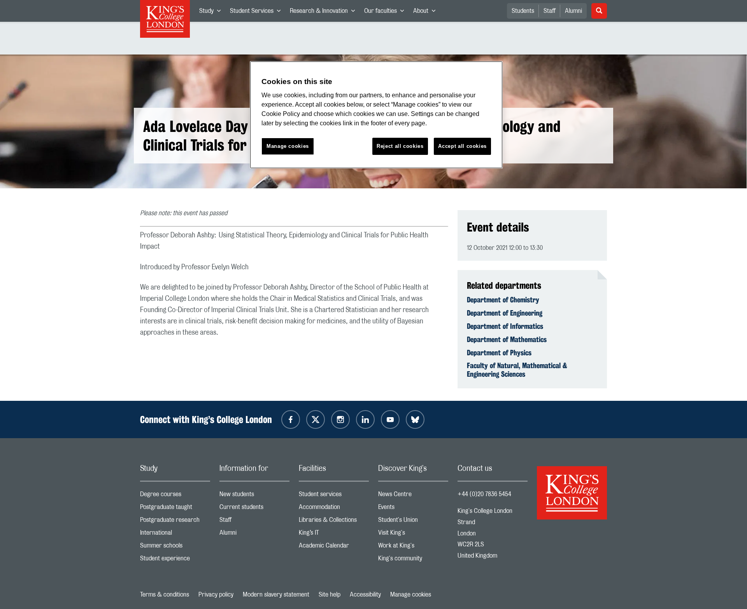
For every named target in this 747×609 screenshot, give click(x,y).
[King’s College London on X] (315, 419)
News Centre (413, 496)
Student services (334, 496)
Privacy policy (215, 594)
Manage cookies (410, 594)
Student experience (175, 560)
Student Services (257, 12)
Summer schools (175, 547)
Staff (550, 11)
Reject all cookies (400, 146)
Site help (329, 594)
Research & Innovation (324, 12)
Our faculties (386, 12)
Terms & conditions (164, 594)
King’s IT (334, 534)
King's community (413, 560)
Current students (254, 509)
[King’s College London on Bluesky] (415, 419)
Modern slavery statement (276, 594)
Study (212, 12)
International (175, 534)
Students (523, 11)
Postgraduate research (175, 522)
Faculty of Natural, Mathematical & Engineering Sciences (517, 369)
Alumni (573, 11)
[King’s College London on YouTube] (390, 419)
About (426, 12)
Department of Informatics (505, 326)
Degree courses (175, 496)
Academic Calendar (334, 547)
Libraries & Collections (334, 522)
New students (254, 496)
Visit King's (413, 534)
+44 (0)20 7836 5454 (484, 494)
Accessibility (365, 594)
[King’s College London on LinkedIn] (365, 419)
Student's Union (413, 522)
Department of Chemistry (503, 300)
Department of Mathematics (507, 339)
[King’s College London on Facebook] (290, 419)
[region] (376, 115)
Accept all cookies (462, 146)
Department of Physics (499, 352)
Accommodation (334, 509)
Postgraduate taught (175, 509)
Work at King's (413, 547)
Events (413, 509)
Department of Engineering (504, 313)
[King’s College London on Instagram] (340, 419)
